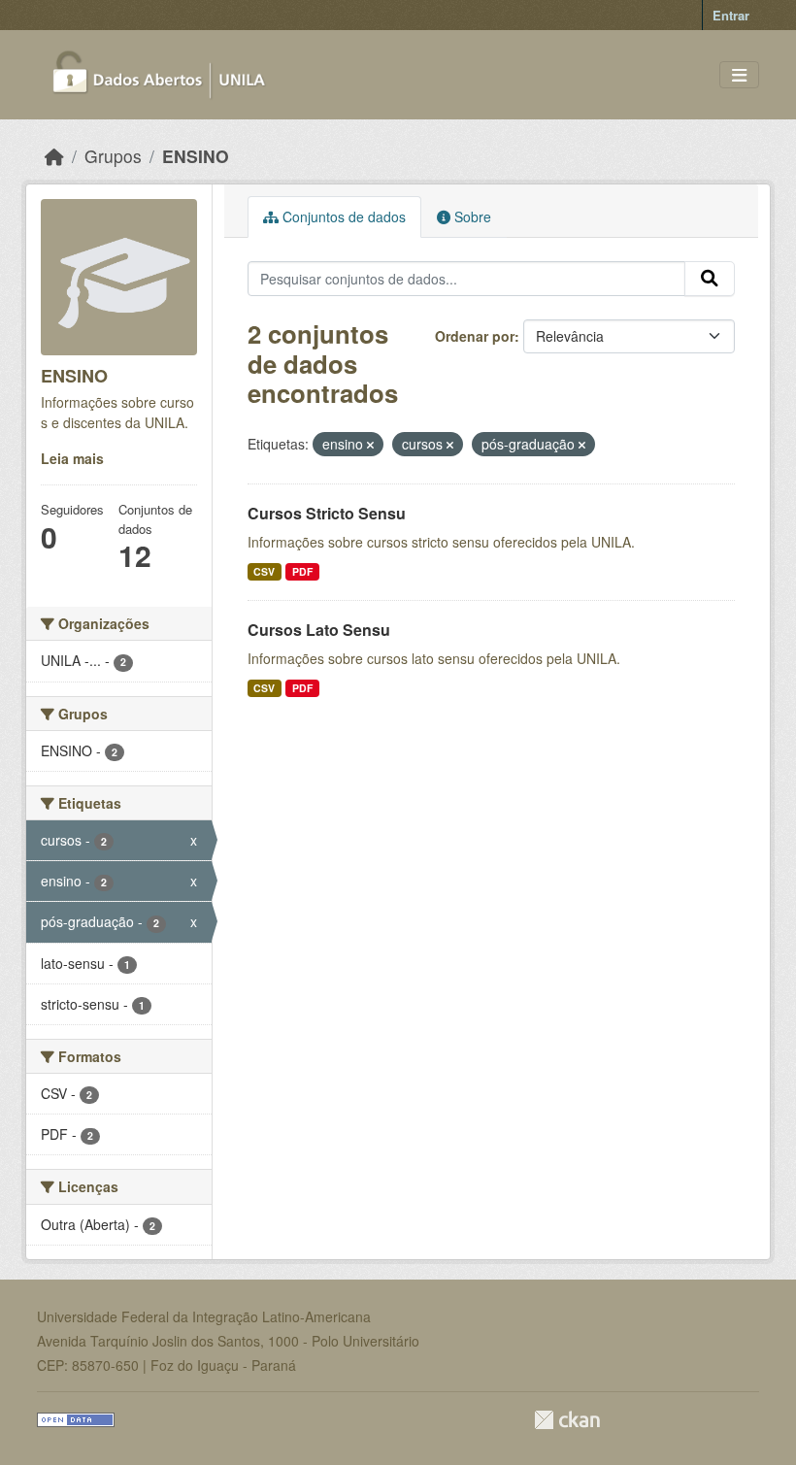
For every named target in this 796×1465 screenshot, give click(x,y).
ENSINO (195, 156)
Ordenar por (474, 336)
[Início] (54, 156)
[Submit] (709, 278)
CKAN (567, 1420)
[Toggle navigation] (739, 75)
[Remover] (370, 444)
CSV (264, 571)
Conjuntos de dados (342, 216)
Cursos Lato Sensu (319, 629)
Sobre (470, 216)
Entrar (731, 15)
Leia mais (72, 458)
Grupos (113, 156)
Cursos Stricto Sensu (327, 513)
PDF (302, 571)
